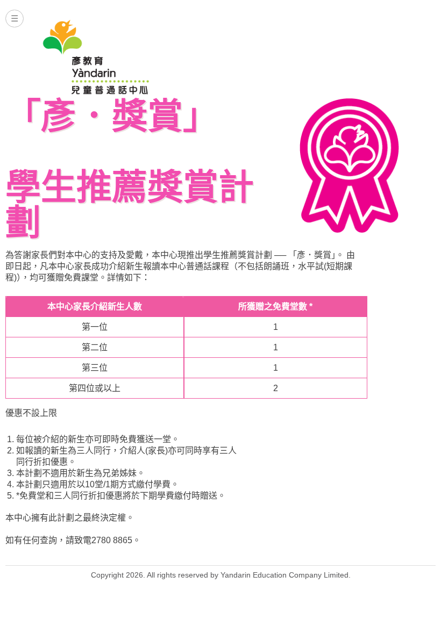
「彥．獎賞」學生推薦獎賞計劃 (129, 169)
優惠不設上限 (31, 412)
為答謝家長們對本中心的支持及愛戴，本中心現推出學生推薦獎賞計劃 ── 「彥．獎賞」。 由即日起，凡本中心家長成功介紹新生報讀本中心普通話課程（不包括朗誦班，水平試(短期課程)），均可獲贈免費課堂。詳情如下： (180, 266)
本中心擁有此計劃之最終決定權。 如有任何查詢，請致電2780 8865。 (121, 490)
